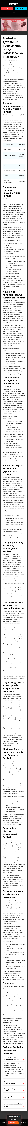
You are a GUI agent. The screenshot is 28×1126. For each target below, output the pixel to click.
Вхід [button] (7, 8)
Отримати (13, 1122)
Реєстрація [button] (20, 8)
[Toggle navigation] (14, 12)
